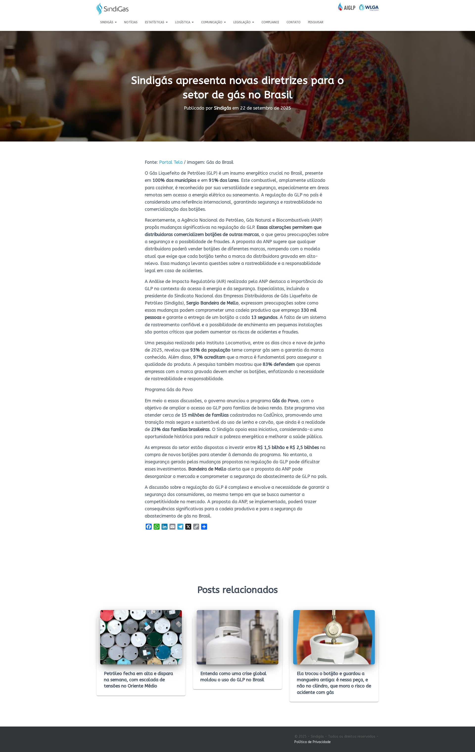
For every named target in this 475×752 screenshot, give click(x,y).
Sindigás (107, 22)
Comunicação (212, 22)
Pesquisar (315, 22)
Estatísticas (155, 22)
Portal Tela (171, 162)
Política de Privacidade (312, 742)
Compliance (270, 22)
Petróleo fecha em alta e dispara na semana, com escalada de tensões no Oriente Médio (138, 680)
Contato (293, 22)
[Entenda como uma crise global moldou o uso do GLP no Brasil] (237, 637)
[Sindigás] (112, 9)
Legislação (242, 22)
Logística (183, 22)
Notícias (131, 22)
